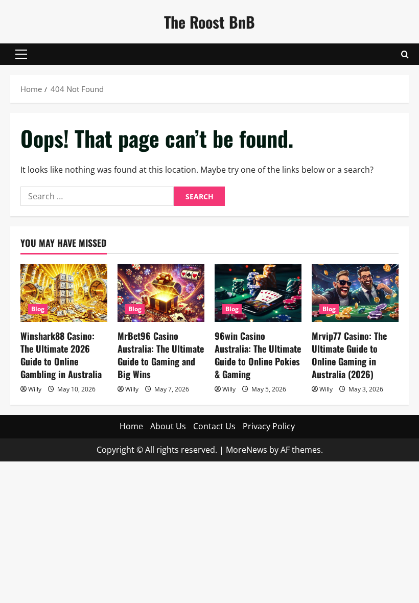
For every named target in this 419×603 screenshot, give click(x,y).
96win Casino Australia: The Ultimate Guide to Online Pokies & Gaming (258, 355)
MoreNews (246, 449)
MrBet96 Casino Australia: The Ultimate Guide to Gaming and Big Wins (161, 355)
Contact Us (214, 426)
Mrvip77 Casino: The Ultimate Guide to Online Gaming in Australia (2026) (349, 355)
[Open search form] (405, 54)
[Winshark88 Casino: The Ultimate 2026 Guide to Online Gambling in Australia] (63, 293)
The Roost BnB (209, 21)
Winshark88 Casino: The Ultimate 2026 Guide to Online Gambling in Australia (61, 355)
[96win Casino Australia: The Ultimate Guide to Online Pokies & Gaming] (258, 293)
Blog (37, 309)
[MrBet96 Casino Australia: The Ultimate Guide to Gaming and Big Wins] (161, 293)
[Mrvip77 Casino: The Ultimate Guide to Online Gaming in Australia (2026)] (355, 293)
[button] (21, 54)
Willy (34, 389)
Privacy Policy (269, 426)
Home (131, 426)
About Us (168, 426)
